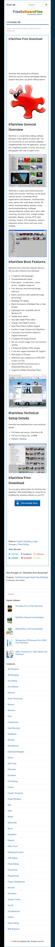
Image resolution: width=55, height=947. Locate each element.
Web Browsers (14, 929)
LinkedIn (14, 558)
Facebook (27, 554)
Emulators (12, 775)
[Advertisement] (27, 57)
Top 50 (10, 905)
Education (12, 769)
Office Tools (13, 846)
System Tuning (14, 899)
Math (10, 811)
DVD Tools (12, 764)
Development (13, 746)
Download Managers (16, 752)
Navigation (12, 834)
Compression (13, 722)
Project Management (16, 882)
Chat (10, 716)
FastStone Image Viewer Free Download (31, 577)
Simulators (12, 893)
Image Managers (14, 799)
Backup (11, 704)
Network (11, 840)
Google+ (40, 554)
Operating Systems (16, 852)
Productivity (12, 870)
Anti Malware (13, 687)
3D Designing (13, 675)
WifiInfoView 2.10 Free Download (29, 629)
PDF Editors (13, 858)
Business (11, 710)
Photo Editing (23, 544)
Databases (12, 734)
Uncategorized (13, 911)
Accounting (12, 681)
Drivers (11, 758)
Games (11, 787)
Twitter (14, 554)
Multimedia (12, 823)
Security (11, 888)
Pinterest (28, 558)
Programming (13, 876)
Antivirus (11, 693)
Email (38, 558)
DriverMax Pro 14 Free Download (29, 606)
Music (10, 828)
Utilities (11, 917)
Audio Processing (15, 699)
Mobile (10, 817)
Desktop (11, 740)
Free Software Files (23, 941)
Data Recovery (14, 728)
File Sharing (12, 781)
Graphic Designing (19, 28)
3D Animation (13, 669)
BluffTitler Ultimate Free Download (29, 617)
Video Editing (13, 923)
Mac (9, 805)
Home (8, 28)
